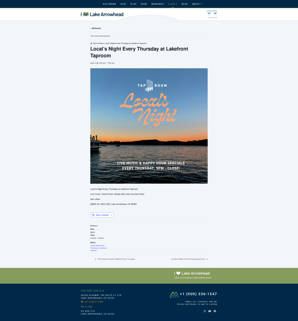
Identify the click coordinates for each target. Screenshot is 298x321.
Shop (144, 4)
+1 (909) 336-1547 (198, 294)
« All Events (95, 28)
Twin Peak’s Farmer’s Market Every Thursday (116, 259)
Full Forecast (212, 17)
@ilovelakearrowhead (203, 278)
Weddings (157, 4)
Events (173, 4)
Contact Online (207, 302)
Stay (123, 4)
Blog (185, 4)
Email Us (190, 302)
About (196, 4)
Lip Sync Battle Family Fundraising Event (188, 259)
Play (134, 4)
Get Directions (93, 302)
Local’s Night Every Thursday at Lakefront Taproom (98, 248)
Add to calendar (102, 215)
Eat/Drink (109, 4)
